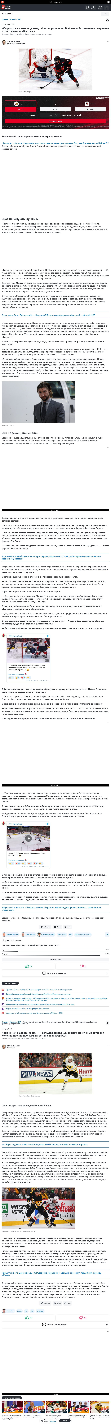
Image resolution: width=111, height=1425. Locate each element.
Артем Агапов (13, 41)
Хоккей (13, 19)
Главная (5, 19)
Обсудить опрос (55, 959)
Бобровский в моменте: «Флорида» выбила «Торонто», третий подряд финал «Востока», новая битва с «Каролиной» (51, 908)
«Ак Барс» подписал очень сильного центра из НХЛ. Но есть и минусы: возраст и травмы (44, 1144)
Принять (65, 1421)
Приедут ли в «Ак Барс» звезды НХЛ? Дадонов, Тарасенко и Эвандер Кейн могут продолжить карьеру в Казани (51, 1274)
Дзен (59, 927)
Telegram (47, 927)
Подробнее (52, 1421)
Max (69, 927)
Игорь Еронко (13, 1046)
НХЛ (19, 19)
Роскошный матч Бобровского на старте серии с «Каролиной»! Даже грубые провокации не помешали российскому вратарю (51, 557)
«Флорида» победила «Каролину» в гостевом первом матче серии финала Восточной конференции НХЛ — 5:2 (55, 143)
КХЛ (19, 1022)
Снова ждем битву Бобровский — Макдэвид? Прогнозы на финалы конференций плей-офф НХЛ (48, 315)
